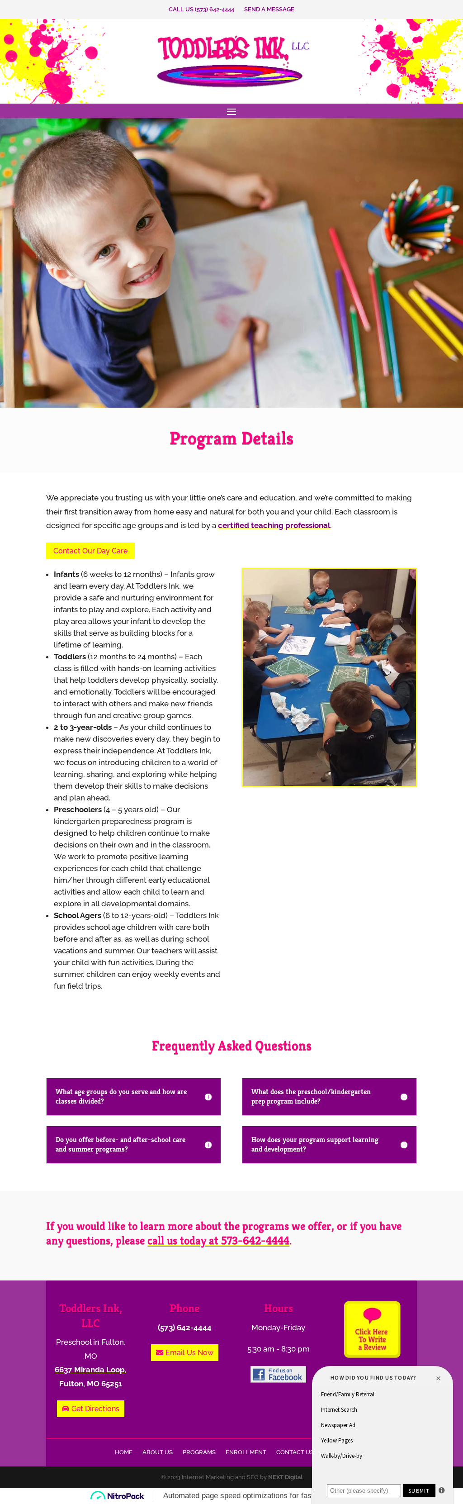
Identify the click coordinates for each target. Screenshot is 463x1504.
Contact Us (295, 1452)
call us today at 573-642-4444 (218, 1240)
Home (123, 1452)
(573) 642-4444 (185, 1327)
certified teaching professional (274, 525)
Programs (199, 1452)
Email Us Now (189, 1352)
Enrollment (246, 1452)
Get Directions (95, 1408)
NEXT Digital (285, 1477)
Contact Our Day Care (90, 551)
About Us (157, 1452)
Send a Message (269, 9)
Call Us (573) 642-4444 (201, 9)
